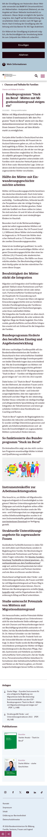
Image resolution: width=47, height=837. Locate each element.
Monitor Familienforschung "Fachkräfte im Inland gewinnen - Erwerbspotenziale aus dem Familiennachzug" (23, 559)
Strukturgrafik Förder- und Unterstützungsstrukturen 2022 (23, 717)
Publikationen (9, 726)
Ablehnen (23, 54)
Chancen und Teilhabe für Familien (21, 84)
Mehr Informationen (17, 64)
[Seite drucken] (3, 834)
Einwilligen (23, 45)
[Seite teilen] (8, 834)
